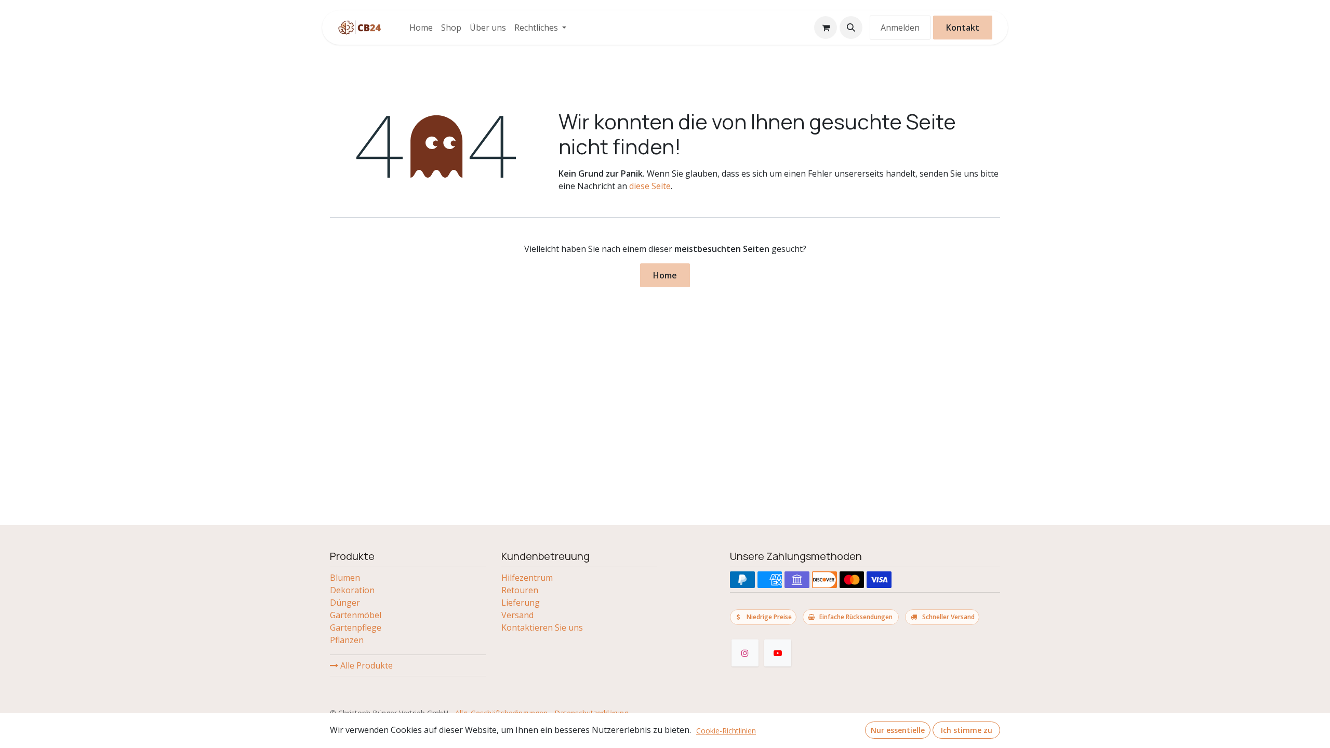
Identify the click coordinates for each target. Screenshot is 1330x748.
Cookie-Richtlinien (726, 731)
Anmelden (900, 27)
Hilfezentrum (527, 577)
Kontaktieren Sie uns (542, 627)
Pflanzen (347, 640)
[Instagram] (745, 652)
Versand (517, 615)
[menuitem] (421, 27)
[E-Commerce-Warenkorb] (825, 27)
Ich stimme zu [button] (966, 730)
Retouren (519, 590)
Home (665, 275)
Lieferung (520, 602)
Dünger (345, 602)
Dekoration (352, 590)
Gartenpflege (355, 627)
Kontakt (962, 27)
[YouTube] (777, 652)
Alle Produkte (365, 665)
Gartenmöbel (355, 615)
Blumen (345, 577)
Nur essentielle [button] (898, 730)
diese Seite (650, 186)
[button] (851, 27)
